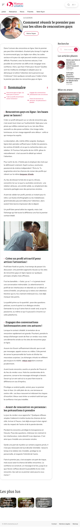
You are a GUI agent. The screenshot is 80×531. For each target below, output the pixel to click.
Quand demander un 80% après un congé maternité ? (68, 97)
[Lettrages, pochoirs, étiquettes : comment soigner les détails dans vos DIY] (61, 78)
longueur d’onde (27, 174)
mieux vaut (26, 360)
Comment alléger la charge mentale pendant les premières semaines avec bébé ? (8, 501)
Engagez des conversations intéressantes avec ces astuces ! (39, 94)
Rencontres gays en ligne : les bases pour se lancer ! (15, 93)
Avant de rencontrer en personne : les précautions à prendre (38, 100)
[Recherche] (68, 4)
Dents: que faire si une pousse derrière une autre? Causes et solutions (73, 64)
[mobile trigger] (4, 4)
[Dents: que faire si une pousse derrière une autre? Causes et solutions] (61, 65)
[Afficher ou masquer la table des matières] (37, 87)
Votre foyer (31, 33)
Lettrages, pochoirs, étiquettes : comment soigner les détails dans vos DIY (73, 77)
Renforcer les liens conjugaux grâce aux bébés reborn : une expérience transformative (27, 501)
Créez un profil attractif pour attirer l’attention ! (15, 97)
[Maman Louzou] (15, 4)
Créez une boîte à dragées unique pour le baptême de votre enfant (43, 501)
